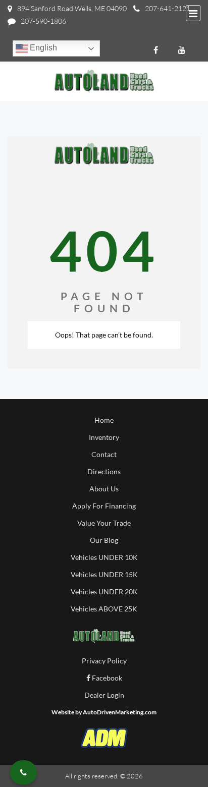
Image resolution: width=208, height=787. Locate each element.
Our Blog (104, 540)
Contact (104, 454)
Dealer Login (104, 695)
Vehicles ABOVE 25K (104, 608)
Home (104, 420)
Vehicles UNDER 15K (104, 574)
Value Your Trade (104, 523)
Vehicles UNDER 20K (104, 591)
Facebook (106, 677)
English (42, 47)
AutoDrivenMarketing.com (120, 712)
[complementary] (177, 756)
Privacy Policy (104, 660)
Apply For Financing (104, 505)
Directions (104, 471)
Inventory (104, 437)
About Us (104, 488)
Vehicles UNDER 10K (104, 557)
